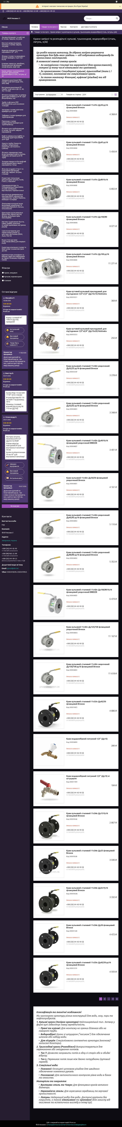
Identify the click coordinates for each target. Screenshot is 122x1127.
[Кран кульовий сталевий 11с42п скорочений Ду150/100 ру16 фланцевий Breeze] (49, 676)
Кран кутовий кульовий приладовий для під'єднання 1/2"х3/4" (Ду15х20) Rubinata (86, 330)
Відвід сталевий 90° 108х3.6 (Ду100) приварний (14, 320)
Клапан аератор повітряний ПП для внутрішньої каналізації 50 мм (15, 447)
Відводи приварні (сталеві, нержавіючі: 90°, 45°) (12, 51)
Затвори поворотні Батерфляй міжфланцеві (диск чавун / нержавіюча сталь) (14, 163)
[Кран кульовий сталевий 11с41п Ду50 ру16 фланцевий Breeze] (49, 117)
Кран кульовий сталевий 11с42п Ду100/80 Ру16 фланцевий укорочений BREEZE (89, 591)
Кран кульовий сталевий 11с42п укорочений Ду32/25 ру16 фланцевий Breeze (88, 367)
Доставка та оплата (89, 27)
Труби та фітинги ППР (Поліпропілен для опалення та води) (13, 104)
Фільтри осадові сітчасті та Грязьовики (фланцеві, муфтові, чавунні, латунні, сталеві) (12, 171)
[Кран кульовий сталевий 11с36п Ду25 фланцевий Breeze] (49, 863)
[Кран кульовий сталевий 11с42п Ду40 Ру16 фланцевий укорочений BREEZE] (49, 453)
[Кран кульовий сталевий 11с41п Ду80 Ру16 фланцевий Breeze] (49, 192)
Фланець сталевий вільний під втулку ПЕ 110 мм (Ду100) (14, 406)
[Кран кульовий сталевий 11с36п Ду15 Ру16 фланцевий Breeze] (49, 826)
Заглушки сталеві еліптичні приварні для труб (12, 110)
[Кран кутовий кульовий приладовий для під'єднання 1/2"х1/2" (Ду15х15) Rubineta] (49, 304)
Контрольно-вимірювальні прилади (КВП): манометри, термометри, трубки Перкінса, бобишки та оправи (13, 197)
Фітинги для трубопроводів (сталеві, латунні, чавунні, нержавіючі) (13, 130)
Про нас (64, 27)
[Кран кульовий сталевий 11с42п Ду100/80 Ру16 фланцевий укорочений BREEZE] (49, 602)
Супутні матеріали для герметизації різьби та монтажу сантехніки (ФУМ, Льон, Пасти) (12, 233)
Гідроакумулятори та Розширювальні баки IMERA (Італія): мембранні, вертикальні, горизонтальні (13, 187)
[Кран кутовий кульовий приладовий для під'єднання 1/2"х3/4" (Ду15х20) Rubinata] (49, 341)
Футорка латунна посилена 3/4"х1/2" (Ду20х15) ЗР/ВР (13, 439)
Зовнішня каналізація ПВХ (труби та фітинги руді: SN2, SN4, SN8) (12, 81)
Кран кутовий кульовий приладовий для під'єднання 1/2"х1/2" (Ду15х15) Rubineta (86, 292)
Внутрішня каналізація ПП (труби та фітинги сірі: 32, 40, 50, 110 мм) (13, 89)
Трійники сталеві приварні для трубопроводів (14, 116)
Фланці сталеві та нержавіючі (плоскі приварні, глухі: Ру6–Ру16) (13, 57)
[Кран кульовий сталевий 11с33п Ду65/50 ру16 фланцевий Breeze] (49, 975)
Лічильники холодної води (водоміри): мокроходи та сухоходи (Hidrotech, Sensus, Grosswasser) (13, 206)
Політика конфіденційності (76, 1124)
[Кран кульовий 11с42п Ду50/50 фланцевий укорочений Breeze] (49, 490)
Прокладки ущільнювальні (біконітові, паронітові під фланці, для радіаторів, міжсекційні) (12, 215)
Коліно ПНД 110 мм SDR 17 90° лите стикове (15, 394)
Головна (35, 27)
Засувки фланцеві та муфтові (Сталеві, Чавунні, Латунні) (13, 38)
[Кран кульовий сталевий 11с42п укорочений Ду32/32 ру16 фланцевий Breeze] (49, 415)
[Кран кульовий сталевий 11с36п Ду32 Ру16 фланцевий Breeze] (49, 900)
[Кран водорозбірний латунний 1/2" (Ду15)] (49, 751)
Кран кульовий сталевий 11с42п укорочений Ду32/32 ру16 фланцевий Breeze (88, 404)
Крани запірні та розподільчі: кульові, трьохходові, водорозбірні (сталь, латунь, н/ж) (14, 73)
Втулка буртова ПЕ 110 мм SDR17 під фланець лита (15, 400)
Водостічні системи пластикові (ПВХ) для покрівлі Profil (13, 241)
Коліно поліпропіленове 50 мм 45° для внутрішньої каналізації (15, 454)
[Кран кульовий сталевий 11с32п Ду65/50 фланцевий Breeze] (49, 714)
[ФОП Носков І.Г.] (4, 18)
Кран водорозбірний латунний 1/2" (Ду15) (87, 739)
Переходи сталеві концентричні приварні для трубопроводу (12, 122)
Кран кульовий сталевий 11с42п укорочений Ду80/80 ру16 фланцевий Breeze (88, 553)
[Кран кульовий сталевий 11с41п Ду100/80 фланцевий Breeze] (49, 229)
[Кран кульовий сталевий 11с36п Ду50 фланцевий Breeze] (49, 937)
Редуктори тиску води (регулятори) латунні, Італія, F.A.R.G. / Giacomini (13, 179)
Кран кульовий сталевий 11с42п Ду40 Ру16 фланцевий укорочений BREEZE (87, 441)
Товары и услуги (9, 33)
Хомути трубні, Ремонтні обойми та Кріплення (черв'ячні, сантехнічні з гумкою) (11, 145)
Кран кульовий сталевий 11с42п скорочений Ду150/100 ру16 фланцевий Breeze (87, 665)
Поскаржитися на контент (57, 1124)
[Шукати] (117, 18)
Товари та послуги (48, 27)
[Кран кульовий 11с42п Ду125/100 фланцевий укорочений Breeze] (49, 639)
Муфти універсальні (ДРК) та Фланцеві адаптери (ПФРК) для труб (13, 137)
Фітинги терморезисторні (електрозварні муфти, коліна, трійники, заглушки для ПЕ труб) (13, 155)
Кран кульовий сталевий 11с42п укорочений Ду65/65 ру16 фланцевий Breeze (88, 516)
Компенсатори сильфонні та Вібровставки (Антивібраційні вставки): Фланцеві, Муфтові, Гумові (13, 257)
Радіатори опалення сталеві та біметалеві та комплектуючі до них (14, 249)
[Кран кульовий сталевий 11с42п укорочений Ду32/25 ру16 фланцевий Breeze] (49, 378)
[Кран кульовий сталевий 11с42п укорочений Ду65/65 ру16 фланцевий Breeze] (49, 527)
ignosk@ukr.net (13, 568)
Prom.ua (73, 1122)
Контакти (74, 27)
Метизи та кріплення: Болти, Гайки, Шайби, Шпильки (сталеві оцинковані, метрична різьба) (14, 224)
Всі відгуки (15, 506)
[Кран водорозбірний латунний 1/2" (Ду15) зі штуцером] (49, 788)
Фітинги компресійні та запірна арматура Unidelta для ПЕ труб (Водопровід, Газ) (14, 96)
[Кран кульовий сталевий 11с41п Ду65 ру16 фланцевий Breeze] (49, 155)
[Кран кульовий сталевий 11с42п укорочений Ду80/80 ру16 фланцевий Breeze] (49, 565)
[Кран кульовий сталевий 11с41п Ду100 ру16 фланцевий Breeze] (49, 266)
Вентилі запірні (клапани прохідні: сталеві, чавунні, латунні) (12, 44)
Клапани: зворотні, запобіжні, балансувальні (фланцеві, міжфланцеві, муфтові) (13, 65)
